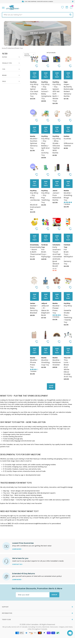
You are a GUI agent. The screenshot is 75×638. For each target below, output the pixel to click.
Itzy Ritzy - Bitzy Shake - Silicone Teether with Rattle (57, 145)
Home (4, 48)
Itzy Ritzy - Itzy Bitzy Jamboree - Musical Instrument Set (35, 201)
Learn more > (17, 549)
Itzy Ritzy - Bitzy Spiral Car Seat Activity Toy (34, 90)
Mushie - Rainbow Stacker (57, 362)
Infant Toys (19, 48)
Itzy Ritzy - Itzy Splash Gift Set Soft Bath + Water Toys (57, 92)
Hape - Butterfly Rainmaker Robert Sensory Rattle (69, 90)
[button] (70, 633)
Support (5, 607)
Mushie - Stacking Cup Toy (45, 362)
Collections (10, 48)
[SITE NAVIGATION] (3, 7)
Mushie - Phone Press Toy (34, 363)
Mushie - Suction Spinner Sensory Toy (34, 143)
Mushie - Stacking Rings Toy (68, 196)
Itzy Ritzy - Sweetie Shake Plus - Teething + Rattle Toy (68, 313)
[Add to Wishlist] (36, 66)
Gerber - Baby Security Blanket (34, 309)
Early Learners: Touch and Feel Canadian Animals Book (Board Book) (57, 256)
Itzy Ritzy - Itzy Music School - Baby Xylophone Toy (46, 91)
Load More (51, 386)
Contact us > (17, 564)
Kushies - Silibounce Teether (68, 142)
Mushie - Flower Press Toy (57, 309)
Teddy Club (6, 620)
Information (7, 613)
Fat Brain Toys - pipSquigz (45, 253)
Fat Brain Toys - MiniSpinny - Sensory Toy (69, 256)
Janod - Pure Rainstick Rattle (57, 196)
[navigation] (11, 69)
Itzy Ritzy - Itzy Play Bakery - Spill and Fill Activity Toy (45, 146)
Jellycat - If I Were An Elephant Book (45, 310)
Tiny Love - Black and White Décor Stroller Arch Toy (68, 368)
